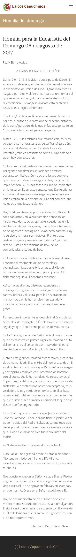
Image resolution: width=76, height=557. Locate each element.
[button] (71, 7)
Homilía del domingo (23, 20)
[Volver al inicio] (24, 7)
